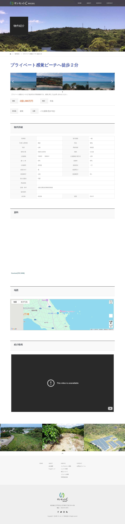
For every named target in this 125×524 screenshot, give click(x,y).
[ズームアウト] (111, 326)
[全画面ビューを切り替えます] (111, 302)
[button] (12, 81)
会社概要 (51, 466)
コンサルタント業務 (66, 466)
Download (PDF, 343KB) (18, 273)
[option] (21, 437)
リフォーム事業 (65, 474)
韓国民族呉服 (64, 477)
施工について (64, 471)
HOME (80, 3)
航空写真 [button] (24, 302)
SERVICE (98, 3)
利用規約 (101, 329)
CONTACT (110, 3)
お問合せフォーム (81, 466)
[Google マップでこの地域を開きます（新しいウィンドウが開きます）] (14, 329)
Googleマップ (52, 468)
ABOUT (89, 3)
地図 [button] (15, 302)
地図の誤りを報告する (108, 329)
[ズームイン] (111, 322)
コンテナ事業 (64, 468)
